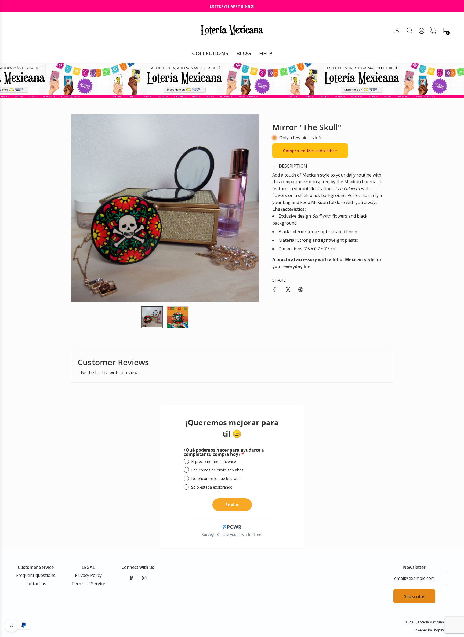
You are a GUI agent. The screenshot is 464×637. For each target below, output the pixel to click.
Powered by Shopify (429, 630)
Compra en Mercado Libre (310, 150)
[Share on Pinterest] (301, 291)
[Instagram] (144, 578)
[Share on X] (288, 291)
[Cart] (433, 30)
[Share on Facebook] (275, 291)
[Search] (409, 30)
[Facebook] (131, 578)
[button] (445, 30)
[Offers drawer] (421, 30)
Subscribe (414, 596)
